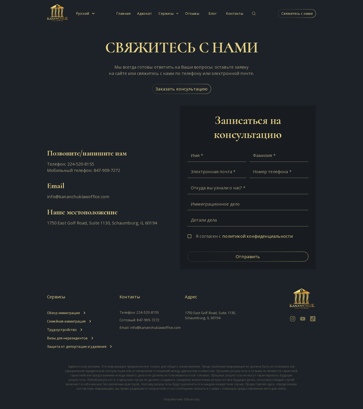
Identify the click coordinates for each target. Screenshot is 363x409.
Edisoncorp (191, 399)
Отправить (248, 256)
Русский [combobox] (82, 13)
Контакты (234, 13)
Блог (213, 13)
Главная (123, 13)
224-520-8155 (80, 164)
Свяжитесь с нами (297, 13)
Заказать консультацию (181, 89)
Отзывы (192, 13)
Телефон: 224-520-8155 (139, 312)
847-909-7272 (107, 170)
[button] (81, 312)
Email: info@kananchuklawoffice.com (150, 327)
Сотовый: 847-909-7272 (139, 320)
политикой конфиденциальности (257, 236)
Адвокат (144, 13)
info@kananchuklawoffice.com (78, 196)
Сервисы (166, 13)
